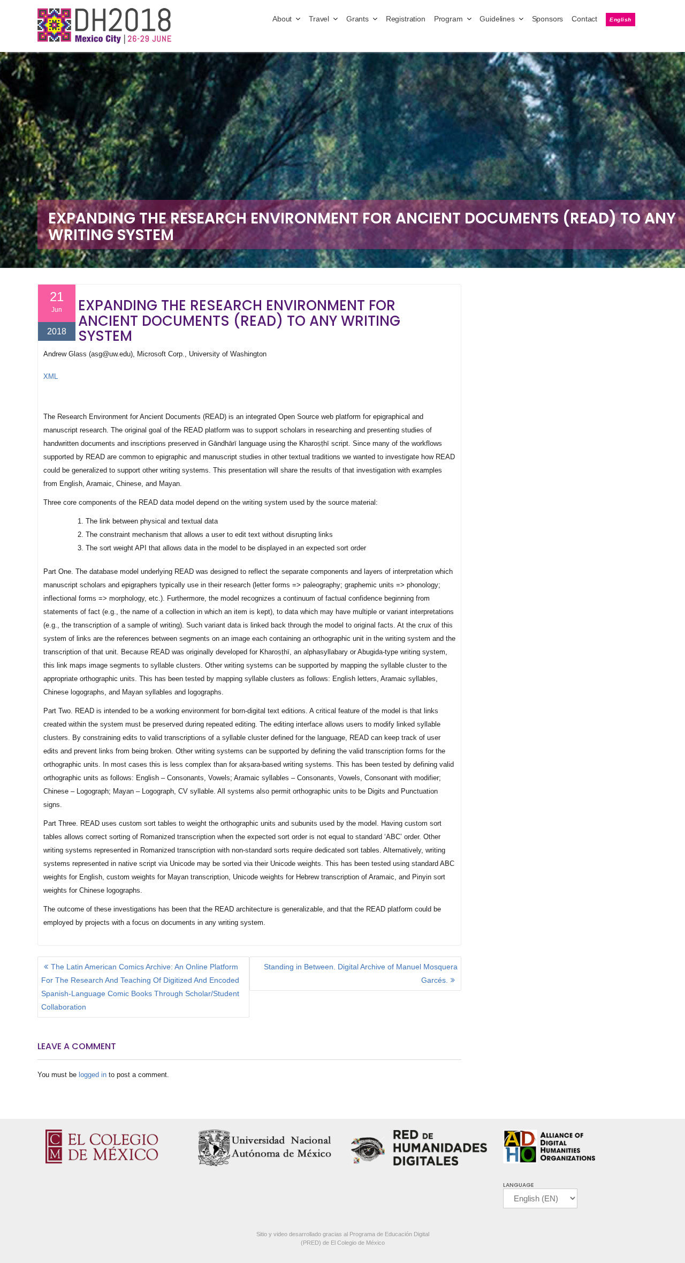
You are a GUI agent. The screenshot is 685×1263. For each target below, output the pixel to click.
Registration (405, 18)
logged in (92, 1075)
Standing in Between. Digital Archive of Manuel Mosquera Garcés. (361, 973)
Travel (319, 18)
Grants (357, 18)
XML (50, 376)
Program (448, 18)
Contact (584, 18)
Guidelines (497, 18)
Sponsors (548, 18)
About (282, 18)
